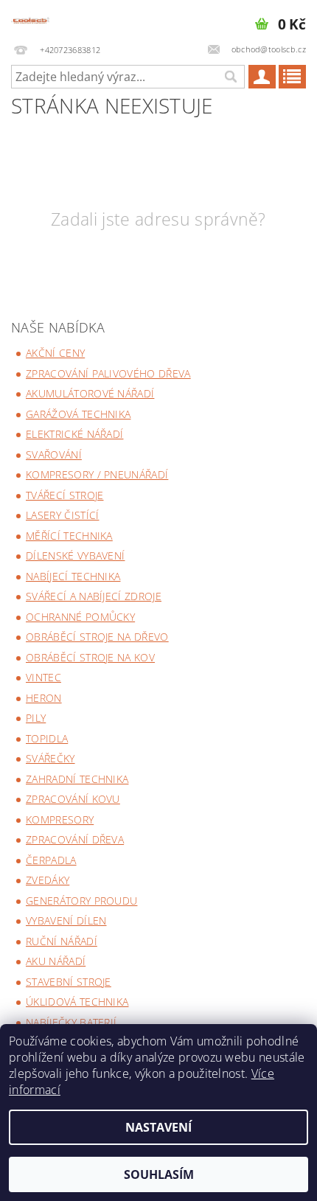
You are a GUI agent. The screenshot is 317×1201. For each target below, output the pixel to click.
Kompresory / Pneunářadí (97, 474)
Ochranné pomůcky (80, 617)
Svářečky (50, 758)
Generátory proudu (81, 901)
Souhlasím (159, 1174)
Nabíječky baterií (71, 1022)
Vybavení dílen (66, 920)
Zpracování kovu (73, 799)
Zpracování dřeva (75, 839)
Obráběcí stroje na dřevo (97, 637)
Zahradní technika (77, 779)
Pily (36, 718)
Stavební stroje (68, 982)
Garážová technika (78, 414)
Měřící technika (69, 536)
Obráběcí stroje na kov (90, 657)
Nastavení (158, 1127)
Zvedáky (47, 880)
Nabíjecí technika (73, 576)
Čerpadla (51, 860)
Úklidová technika (77, 1002)
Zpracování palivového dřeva (108, 373)
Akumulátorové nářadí (90, 393)
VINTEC (43, 677)
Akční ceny (55, 353)
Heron (44, 698)
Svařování (54, 455)
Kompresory (60, 819)
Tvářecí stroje (64, 495)
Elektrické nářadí (74, 434)
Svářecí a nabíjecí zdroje (93, 596)
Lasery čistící (62, 515)
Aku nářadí (56, 961)
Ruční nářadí (61, 941)
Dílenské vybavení (75, 556)
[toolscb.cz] (30, 19)
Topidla (47, 738)
